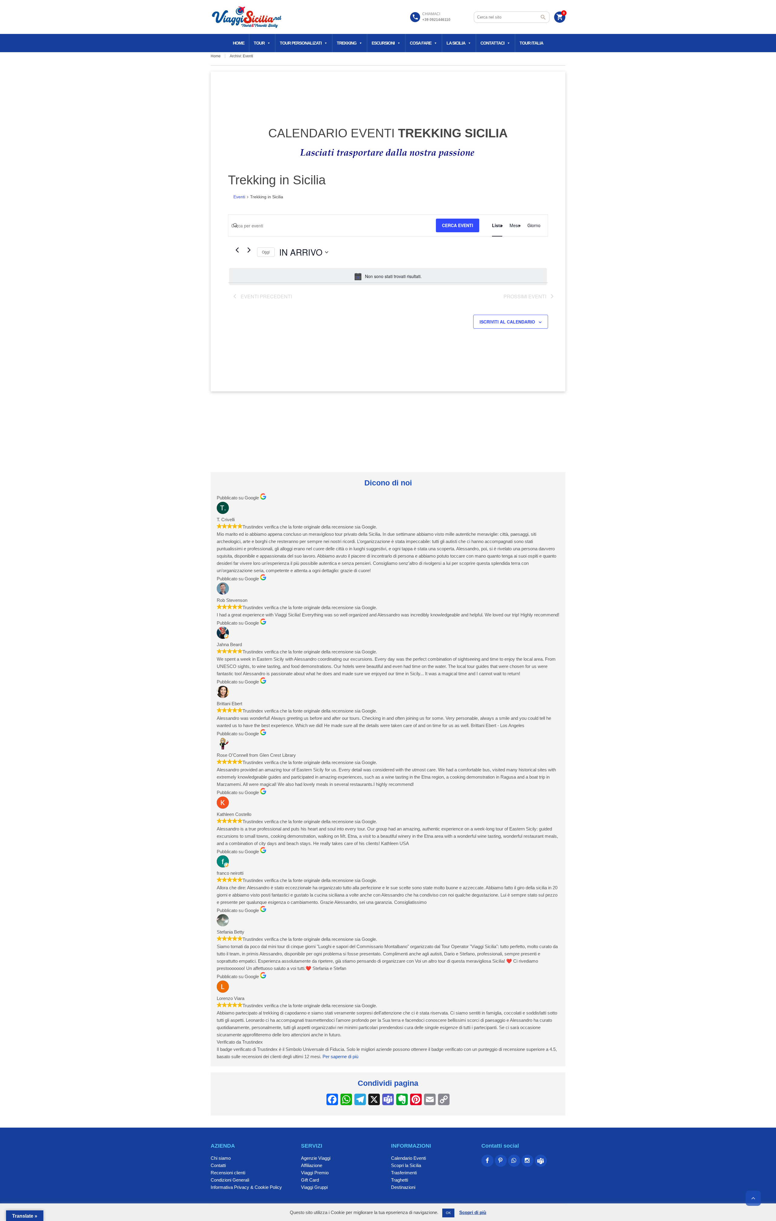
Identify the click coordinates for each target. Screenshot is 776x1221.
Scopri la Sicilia (406, 1165)
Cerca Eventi (457, 225)
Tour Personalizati (301, 43)
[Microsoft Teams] (541, 1161)
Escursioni (383, 43)
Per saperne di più (340, 1056)
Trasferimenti (404, 1172)
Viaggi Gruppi (314, 1187)
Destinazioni (403, 1187)
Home (238, 43)
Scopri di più (472, 1212)
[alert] (388, 276)
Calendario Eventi (408, 1158)
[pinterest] (501, 1161)
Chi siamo (221, 1158)
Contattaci (492, 43)
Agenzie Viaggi (315, 1158)
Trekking (346, 43)
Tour (259, 43)
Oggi (266, 251)
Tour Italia (531, 43)
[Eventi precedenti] (237, 249)
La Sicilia (456, 43)
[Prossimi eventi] (249, 249)
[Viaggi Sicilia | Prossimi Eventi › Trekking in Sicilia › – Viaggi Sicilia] (247, 17)
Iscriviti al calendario (507, 322)
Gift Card (310, 1179)
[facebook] (487, 1161)
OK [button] (448, 1213)
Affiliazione (311, 1165)
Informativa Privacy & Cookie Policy (246, 1187)
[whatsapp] (514, 1161)
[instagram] (527, 1161)
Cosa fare (420, 43)
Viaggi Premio (315, 1172)
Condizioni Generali (230, 1179)
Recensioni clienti (228, 1172)
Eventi (239, 196)
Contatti (218, 1165)
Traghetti (399, 1179)
